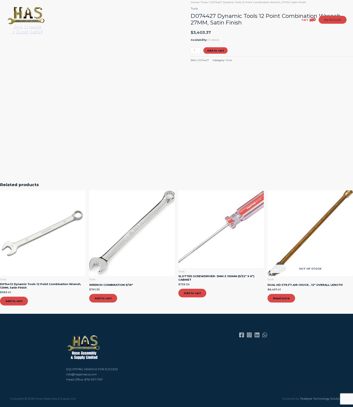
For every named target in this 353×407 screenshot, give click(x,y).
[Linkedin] (257, 335)
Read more (281, 298)
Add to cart (215, 50)
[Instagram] (249, 335)
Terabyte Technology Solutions (321, 398)
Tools (229, 60)
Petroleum (235, 20)
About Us (270, 20)
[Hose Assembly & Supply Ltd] (26, 19)
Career (253, 20)
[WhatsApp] (265, 335)
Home (217, 20)
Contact (287, 20)
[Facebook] (241, 335)
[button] (333, 20)
